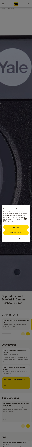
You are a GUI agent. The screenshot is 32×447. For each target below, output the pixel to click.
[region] (16, 223)
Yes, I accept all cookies (16, 232)
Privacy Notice (10, 221)
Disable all (16, 227)
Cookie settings (16, 238)
